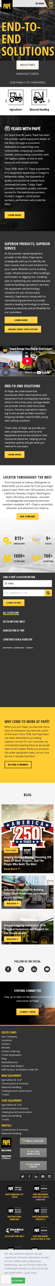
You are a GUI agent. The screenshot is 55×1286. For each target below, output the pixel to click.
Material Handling (11, 1087)
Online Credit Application (23, 329)
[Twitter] (22, 1176)
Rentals (6, 1047)
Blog (4, 1058)
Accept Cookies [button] (14, 1280)
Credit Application (12, 1054)
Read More (11, 869)
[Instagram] (21, 969)
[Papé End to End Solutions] (9, 1157)
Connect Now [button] (27, 1011)
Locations (7, 1040)
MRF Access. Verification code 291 (20, 1069)
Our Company (27, 516)
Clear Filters (13, 602)
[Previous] (6, 101)
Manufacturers (10, 1062)
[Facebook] (8, 969)
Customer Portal (34, 1165)
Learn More (14, 214)
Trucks (5, 1094)
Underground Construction (17, 1090)
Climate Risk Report (13, 1065)
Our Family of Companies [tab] (27, 82)
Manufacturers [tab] (27, 74)
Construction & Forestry (15, 1083)
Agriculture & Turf (12, 1079)
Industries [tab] (27, 65)
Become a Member (18, 764)
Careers (6, 1043)
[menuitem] (39, 3)
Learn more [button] (30, 1272)
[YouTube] (47, 969)
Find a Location (34, 1140)
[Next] (48, 101)
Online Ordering (11, 1051)
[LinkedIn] (34, 969)
